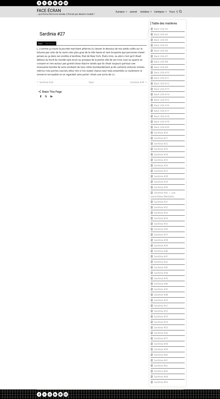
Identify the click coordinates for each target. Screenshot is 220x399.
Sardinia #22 (161, 143)
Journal (133, 11)
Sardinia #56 (161, 332)
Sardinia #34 (161, 218)
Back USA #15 (161, 99)
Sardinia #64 (161, 376)
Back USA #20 (161, 127)
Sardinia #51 (161, 305)
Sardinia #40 (161, 251)
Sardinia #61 (161, 360)
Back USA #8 (161, 61)
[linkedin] (55, 3)
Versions (50, 43)
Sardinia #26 (46, 82)
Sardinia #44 (161, 272)
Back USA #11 (161, 77)
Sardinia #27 (161, 170)
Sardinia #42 (161, 261)
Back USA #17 (161, 110)
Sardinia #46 (161, 283)
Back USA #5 (161, 45)
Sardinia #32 (161, 207)
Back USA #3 (161, 34)
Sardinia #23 (161, 148)
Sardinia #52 (161, 310)
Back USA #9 (161, 67)
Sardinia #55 (161, 327)
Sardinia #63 (161, 371)
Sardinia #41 (161, 256)
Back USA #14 (161, 94)
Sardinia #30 (161, 187)
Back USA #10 (161, 72)
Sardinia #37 (161, 234)
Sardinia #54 (161, 321)
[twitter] (44, 3)
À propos (120, 11)
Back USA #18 (161, 116)
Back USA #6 (161, 50)
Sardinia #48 (161, 294)
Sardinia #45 (161, 278)
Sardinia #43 (161, 267)
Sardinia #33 (161, 212)
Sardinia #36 (161, 229)
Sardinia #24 (161, 154)
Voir (40, 43)
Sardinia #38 (161, 240)
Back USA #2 (161, 28)
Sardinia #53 (161, 316)
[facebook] (39, 3)
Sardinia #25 (161, 159)
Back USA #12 (161, 83)
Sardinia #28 (137, 82)
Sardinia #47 (161, 289)
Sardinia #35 (161, 223)
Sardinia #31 (161, 201)
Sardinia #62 (161, 365)
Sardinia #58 (161, 343)
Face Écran (49, 10)
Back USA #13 (161, 88)
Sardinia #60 (161, 354)
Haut (91, 82)
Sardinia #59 (161, 349)
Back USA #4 (161, 39)
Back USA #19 (161, 121)
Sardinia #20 (161, 132)
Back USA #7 (161, 56)
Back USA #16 (161, 105)
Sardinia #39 (161, 245)
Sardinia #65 (161, 382)
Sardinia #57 (161, 338)
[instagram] (49, 3)
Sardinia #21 (161, 138)
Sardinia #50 (161, 300)
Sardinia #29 (161, 181)
